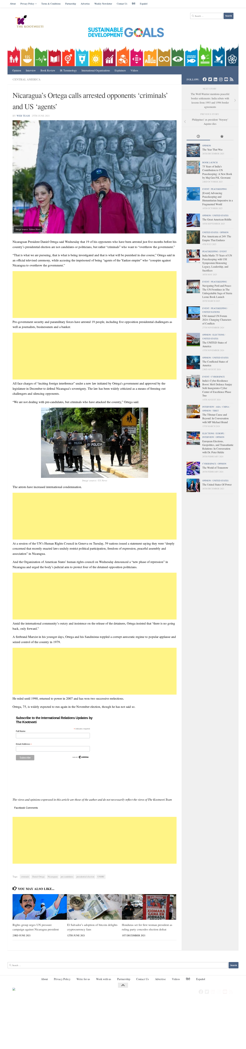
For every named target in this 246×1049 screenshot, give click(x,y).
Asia (218, 406)
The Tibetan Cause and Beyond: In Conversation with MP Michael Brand (215, 418)
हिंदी (133, 3)
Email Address (24, 744)
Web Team (23, 115)
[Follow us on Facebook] (205, 79)
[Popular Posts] (221, 136)
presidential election (85, 876)
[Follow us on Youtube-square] (226, 79)
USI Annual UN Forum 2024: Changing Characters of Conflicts (216, 319)
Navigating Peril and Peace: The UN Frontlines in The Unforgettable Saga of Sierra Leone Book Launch (217, 291)
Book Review (47, 70)
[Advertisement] (95, 294)
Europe (220, 433)
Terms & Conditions (51, 3)
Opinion (16, 70)
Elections (218, 334)
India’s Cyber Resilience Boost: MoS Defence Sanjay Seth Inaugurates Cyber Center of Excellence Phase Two (217, 388)
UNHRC (100, 876)
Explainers (120, 70)
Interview (31, 70)
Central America (26, 79)
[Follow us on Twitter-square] (210, 79)
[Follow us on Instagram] (221, 79)
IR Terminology (68, 70)
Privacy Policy (27, 3)
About (13, 3)
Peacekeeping (219, 188)
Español (143, 3)
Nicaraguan (53, 876)
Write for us (83, 979)
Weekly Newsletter (103, 3)
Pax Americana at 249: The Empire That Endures (216, 238)
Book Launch (210, 162)
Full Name (20, 731)
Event (205, 188)
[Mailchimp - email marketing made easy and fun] (80, 758)
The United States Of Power (217, 484)
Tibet (216, 410)
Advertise (85, 3)
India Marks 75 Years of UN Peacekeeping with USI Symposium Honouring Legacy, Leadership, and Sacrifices (217, 263)
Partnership (70, 3)
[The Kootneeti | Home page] (31, 21)
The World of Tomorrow (215, 467)
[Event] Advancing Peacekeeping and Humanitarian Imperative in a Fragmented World (217, 198)
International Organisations (95, 70)
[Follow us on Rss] (231, 79)
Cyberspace (218, 376)
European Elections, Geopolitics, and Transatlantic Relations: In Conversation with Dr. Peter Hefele (217, 446)
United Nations (211, 311)
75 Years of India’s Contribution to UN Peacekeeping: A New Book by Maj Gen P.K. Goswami (217, 172)
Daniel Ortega (38, 876)
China (225, 406)
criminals (25, 876)
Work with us (103, 979)
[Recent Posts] (198, 136)
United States (220, 215)
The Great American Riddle (216, 219)
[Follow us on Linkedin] (215, 79)
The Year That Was (212, 149)
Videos (134, 70)
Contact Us (122, 3)
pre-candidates (67, 876)
